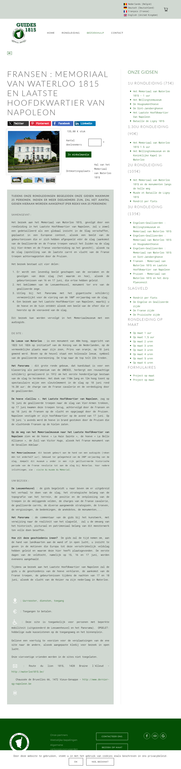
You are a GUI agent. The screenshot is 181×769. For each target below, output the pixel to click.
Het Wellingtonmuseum (147, 99)
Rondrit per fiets (145, 201)
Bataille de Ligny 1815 (148, 121)
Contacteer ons (112, 736)
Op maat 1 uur (142, 333)
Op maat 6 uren (143, 362)
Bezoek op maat (112, 747)
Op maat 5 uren (143, 358)
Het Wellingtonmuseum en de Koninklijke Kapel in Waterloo (151, 155)
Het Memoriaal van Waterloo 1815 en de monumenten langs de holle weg (152, 184)
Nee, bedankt (100, 762)
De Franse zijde (143, 310)
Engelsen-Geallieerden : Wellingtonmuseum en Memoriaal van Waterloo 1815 (152, 227)
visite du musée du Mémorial (53, 469)
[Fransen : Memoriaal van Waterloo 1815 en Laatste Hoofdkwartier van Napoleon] (33, 151)
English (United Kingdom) (142, 14)
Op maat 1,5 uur (143, 337)
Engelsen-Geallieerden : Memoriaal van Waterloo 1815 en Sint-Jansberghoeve (152, 252)
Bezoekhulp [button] (95, 33)
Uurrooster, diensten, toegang (43, 600)
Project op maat (143, 375)
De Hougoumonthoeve (146, 104)
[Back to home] (23, 33)
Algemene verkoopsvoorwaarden (64, 747)
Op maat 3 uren (143, 345)
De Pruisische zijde (146, 314)
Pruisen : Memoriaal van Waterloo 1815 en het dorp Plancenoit (150, 278)
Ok (76, 762)
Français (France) (138, 11)
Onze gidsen (143, 72)
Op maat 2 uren (143, 341)
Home (51, 33)
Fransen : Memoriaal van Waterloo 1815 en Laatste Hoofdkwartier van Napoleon (151, 265)
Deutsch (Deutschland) (140, 7)
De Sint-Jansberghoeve (148, 108)
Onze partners (59, 735)
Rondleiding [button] (71, 33)
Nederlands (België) (139, 3)
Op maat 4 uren (143, 354)
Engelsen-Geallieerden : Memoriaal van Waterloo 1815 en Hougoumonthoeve (152, 240)
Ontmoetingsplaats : (79, 171)
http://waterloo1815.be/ (27, 671)
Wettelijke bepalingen (63, 740)
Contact (117, 33)
